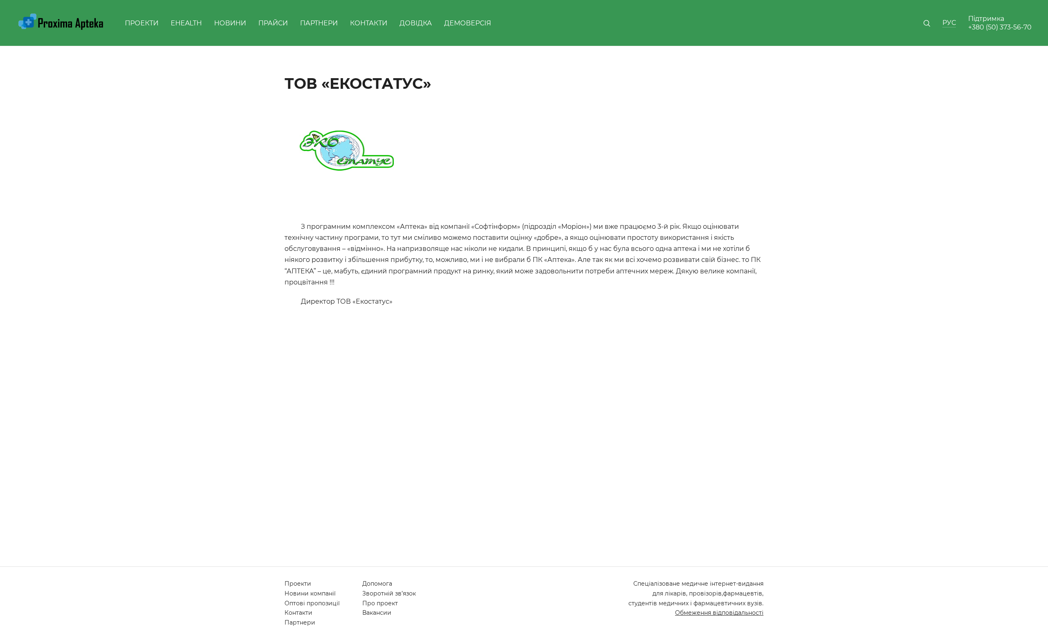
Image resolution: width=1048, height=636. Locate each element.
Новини (230, 23)
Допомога (377, 583)
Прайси (273, 23)
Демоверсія (467, 23)
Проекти (141, 23)
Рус (949, 23)
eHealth (186, 23)
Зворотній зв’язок (389, 593)
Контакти (368, 23)
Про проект (380, 603)
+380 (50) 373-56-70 (1000, 27)
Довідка (416, 23)
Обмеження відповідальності (719, 612)
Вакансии (376, 612)
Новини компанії (310, 593)
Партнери (319, 23)
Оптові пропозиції (312, 603)
